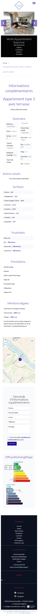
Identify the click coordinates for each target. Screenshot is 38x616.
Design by (32, 606)
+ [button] (5, 340)
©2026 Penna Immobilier (13, 601)
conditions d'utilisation (14, 612)
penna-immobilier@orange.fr (19, 567)
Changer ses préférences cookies (15, 606)
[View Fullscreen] (5, 346)
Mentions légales (28, 601)
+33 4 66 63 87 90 (19, 565)
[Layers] (32, 340)
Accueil (5, 63)
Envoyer (12, 443)
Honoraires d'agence (19, 604)
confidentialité (30, 611)
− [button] (5, 342)
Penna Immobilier (19, 554)
